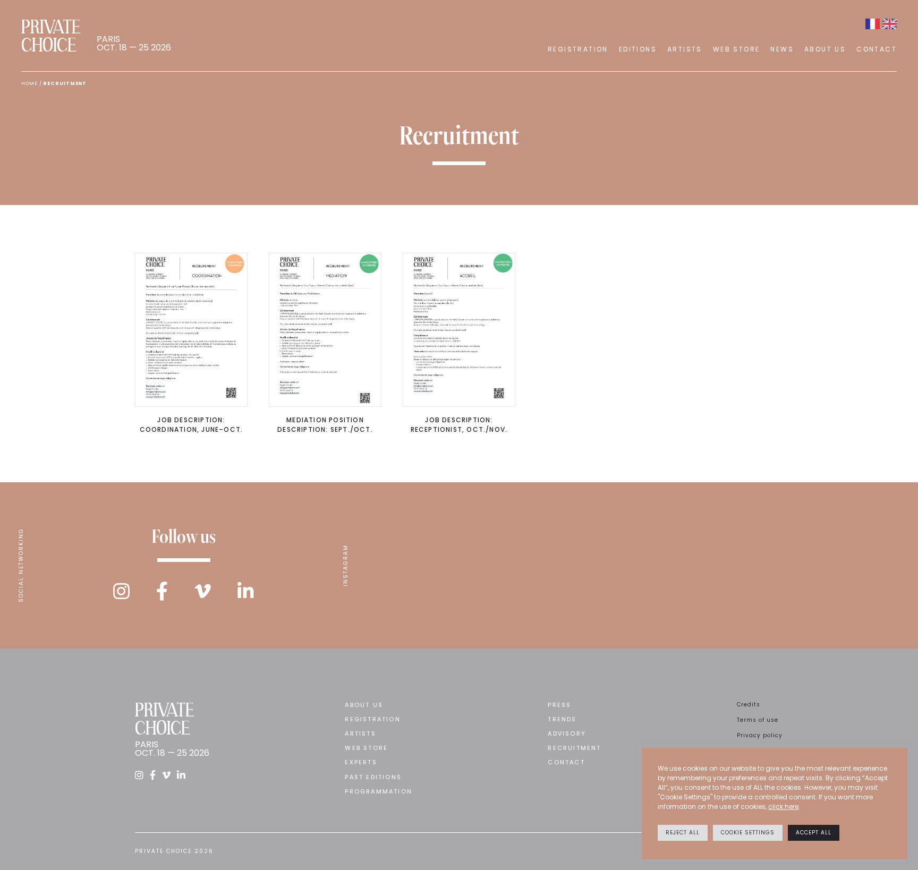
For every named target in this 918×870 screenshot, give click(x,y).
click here (783, 806)
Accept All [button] (813, 833)
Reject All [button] (683, 833)
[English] (889, 24)
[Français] (872, 24)
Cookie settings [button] (748, 833)
